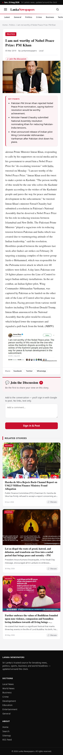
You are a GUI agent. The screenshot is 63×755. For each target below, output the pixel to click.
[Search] (57, 9)
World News (8, 688)
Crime (39, 17)
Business (50, 17)
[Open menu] (5, 9)
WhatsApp (41, 371)
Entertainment (9, 709)
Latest (7, 17)
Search (5, 731)
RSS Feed (7, 739)
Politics (28, 17)
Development (9, 701)
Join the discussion (17, 59)
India (50, 166)
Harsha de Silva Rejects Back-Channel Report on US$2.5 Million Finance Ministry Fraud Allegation (31, 485)
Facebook (17, 371)
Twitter (29, 371)
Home (5, 25)
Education (7, 705)
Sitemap (6, 735)
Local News (8, 684)
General (17, 17)
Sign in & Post (31, 425)
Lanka (22, 9)
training (22, 255)
